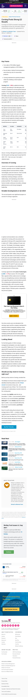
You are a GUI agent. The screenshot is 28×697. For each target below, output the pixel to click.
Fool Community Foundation (7, 669)
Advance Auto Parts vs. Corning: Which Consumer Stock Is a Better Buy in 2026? (17, 444)
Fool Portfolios (18, 642)
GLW (8, 85)
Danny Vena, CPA (18, 452)
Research (3, 638)
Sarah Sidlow (17, 462)
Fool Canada (4, 653)
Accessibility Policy (5, 686)
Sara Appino (17, 441)
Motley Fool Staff (18, 467)
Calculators (15, 655)
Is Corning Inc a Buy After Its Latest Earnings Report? (16, 455)
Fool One (17, 644)
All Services (17, 634)
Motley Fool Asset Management (8, 663)
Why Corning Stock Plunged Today (16, 459)
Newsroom (4, 640)
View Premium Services (11, 609)
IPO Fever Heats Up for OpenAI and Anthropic (16, 470)
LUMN (3, 274)
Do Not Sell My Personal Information (9, 694)
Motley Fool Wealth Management (8, 665)
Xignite (11, 629)
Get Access (4, 573)
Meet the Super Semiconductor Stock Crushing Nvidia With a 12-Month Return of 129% (17, 449)
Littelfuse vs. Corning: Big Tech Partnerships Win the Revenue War (16, 465)
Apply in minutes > (14, 315)
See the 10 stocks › (9, 427)
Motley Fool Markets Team (9, 31)
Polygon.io (16, 629)
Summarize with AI (8, 39)
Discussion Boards (16, 653)
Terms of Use (4, 678)
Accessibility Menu (14, 0)
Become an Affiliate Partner (7, 671)
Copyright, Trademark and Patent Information (11, 688)
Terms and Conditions (6, 691)
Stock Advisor (18, 636)
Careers (3, 636)
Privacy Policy (4, 681)
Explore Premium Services (14, 16)
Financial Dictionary (16, 657)
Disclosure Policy (5, 683)
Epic (16, 638)
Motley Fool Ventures (6, 667)
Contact (3, 642)
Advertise (4, 644)
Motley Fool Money (19, 646)
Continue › (9, 552)
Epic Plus (17, 640)
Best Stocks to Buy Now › (16, 5)
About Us (3, 634)
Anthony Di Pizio (18, 446)
